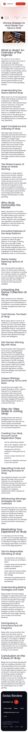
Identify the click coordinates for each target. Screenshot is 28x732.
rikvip (12, 59)
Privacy (11, 726)
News (16, 708)
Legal (21, 726)
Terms (17, 726)
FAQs (22, 708)
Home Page (8, 708)
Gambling (24, 17)
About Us (5, 726)
